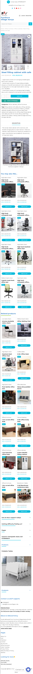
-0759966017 (22, 2)
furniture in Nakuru (19, 108)
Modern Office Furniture (14, 110)
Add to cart (19, 96)
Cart (2, 638)
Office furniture (5, 645)
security (27, 133)
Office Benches (21, 384)
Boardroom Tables (22, 483)
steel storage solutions (24, 115)
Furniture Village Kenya (7, 19)
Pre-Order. (4, 662)
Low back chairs (6, 319)
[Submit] (30, 23)
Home (2, 28)
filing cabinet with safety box (13, 107)
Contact (3, 641)
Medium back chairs (7, 278)
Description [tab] (16, 123)
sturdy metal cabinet (10, 127)
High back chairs (22, 278)
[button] (28, 36)
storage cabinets (6, 117)
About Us (3, 636)
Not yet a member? (6, 664)
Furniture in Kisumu (7, 108)
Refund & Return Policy (7, 650)
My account (4, 643)
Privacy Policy (5, 649)
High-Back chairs (6, 177)
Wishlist (3, 652)
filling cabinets (26, 107)
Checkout (3, 640)
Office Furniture (9, 28)
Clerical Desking (21, 417)
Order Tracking (5, 647)
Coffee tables (21, 351)
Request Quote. (5, 660)
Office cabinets (18, 28)
